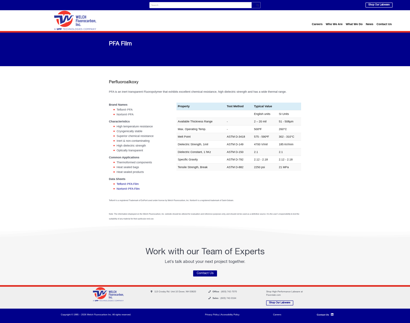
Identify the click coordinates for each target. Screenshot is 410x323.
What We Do (354, 24)
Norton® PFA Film (128, 188)
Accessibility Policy (230, 314)
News (369, 24)
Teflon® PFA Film (128, 184)
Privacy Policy (212, 314)
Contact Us (384, 24)
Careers (317, 24)
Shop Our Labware (379, 5)
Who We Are (334, 24)
